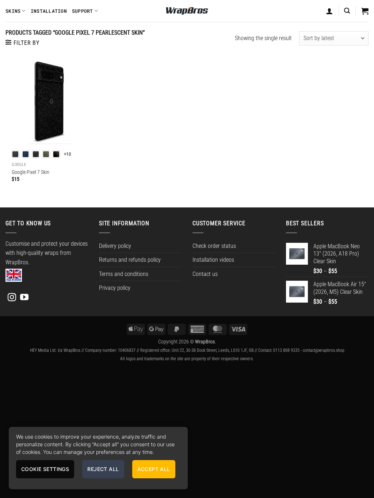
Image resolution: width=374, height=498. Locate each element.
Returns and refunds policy (130, 259)
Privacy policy (114, 287)
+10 (67, 154)
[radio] (15, 154)
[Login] (329, 11)
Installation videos (213, 259)
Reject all (103, 469)
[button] (347, 11)
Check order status (214, 245)
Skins (12, 11)
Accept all (153, 469)
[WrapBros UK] (187, 11)
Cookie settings (45, 469)
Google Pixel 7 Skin (30, 172)
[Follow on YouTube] (24, 298)
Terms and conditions (123, 274)
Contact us (205, 274)
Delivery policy (115, 245)
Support (82, 11)
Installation (49, 11)
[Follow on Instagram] (12, 298)
